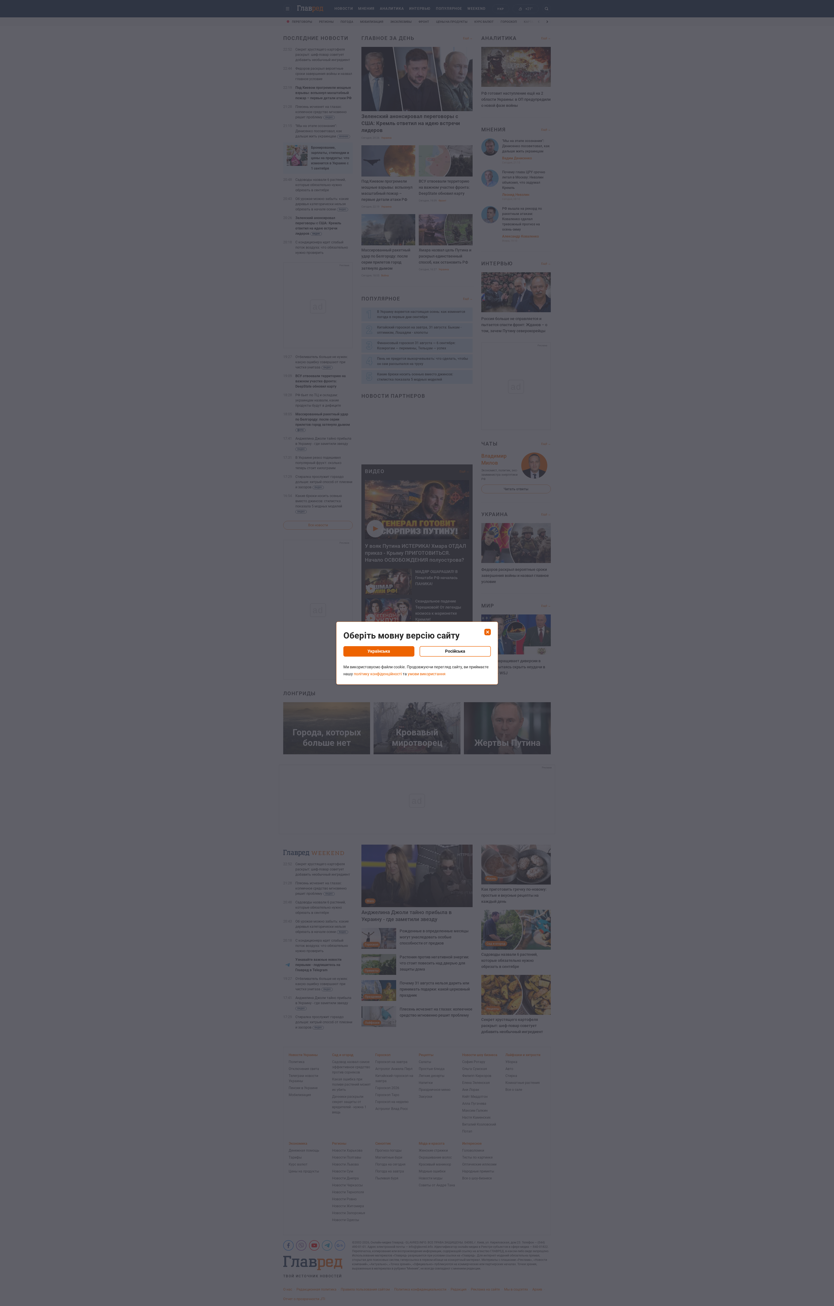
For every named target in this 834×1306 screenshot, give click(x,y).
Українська (378, 651)
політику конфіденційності (378, 674)
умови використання (426, 674)
